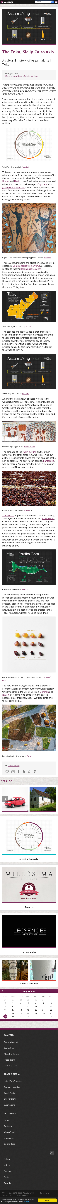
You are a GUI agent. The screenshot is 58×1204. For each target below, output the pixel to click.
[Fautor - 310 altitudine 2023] (43, 970)
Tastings (8, 1126)
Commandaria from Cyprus (26, 265)
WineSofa (26, 167)
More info (27, 1202)
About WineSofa (11, 1042)
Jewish (5, 694)
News (6, 1120)
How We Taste (10, 1065)
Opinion (7, 1171)
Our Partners (10, 1098)
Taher (29, 756)
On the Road (9, 1143)
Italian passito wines (30, 268)
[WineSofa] (8, 2)
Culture (9, 76)
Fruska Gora (48, 518)
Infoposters (9, 1138)
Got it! (47, 1200)
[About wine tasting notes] (29, 931)
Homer (5, 181)
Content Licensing (12, 1087)
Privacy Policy (22, 1195)
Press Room (9, 1059)
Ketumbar (27, 510)
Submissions (9, 1104)
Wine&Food (9, 1132)
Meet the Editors (11, 1054)
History (20, 76)
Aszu (15, 76)
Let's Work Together (13, 1081)
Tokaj (26, 76)
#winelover (34, 76)
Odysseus (42, 184)
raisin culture (29, 451)
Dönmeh (44, 691)
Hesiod (17, 181)
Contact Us (9, 1047)
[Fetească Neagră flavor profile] (29, 836)
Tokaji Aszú (8, 515)
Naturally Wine (29, 447)
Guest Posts (9, 1093)
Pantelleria (48, 460)
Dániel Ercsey (14, 765)
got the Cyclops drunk (13, 187)
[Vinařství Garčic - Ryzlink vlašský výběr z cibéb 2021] (15, 970)
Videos (7, 1165)
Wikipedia (47, 258)
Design (7, 1177)
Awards (7, 1183)
